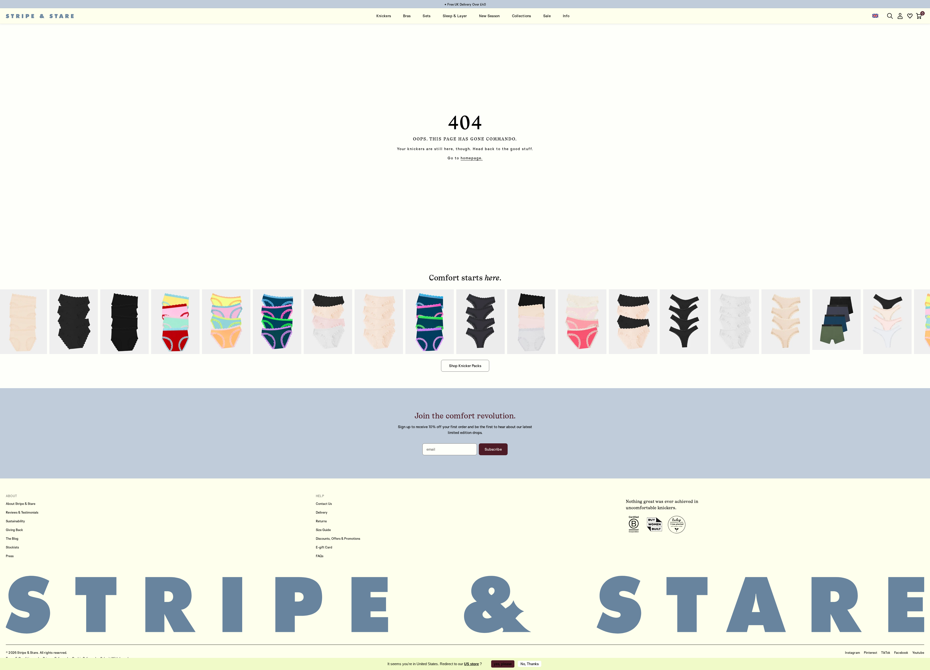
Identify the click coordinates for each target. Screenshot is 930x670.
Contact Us (324, 504)
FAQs (319, 556)
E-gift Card (324, 547)
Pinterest (870, 653)
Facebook (901, 653)
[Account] (900, 16)
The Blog (12, 538)
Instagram (852, 653)
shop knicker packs (465, 365)
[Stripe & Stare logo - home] (40, 16)
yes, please (503, 664)
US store (471, 664)
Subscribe (493, 449)
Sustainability (15, 521)
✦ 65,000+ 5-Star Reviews (465, 4)
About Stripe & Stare (20, 504)
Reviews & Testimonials (22, 512)
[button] (919, 16)
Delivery (321, 512)
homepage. (472, 158)
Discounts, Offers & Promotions (338, 538)
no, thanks (529, 664)
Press (10, 556)
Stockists (12, 547)
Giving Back (14, 530)
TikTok (885, 653)
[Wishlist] (910, 16)
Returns (321, 521)
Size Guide (323, 530)
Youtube (918, 653)
